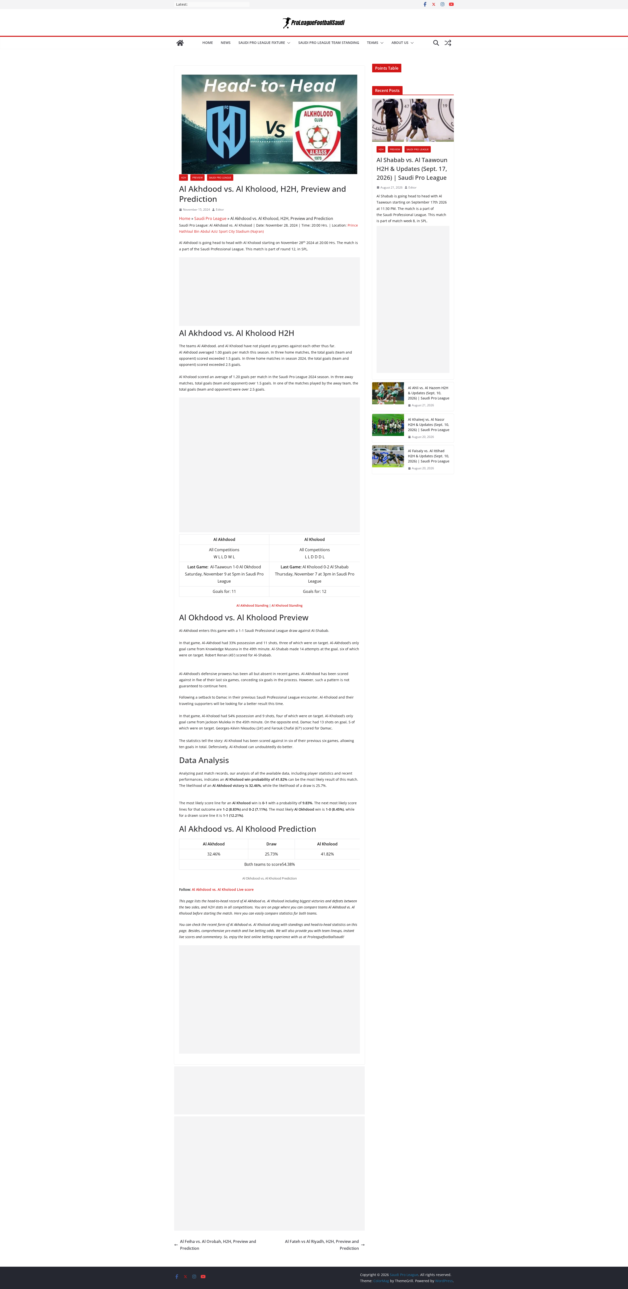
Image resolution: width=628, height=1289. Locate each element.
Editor (220, 209)
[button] (287, 43)
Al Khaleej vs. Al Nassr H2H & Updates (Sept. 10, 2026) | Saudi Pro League (428, 424)
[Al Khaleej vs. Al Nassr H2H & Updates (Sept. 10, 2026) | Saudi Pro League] (388, 428)
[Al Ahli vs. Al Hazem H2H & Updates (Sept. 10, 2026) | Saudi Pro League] (388, 396)
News (226, 42)
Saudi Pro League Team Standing (328, 42)
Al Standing (287, 605)
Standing (252, 605)
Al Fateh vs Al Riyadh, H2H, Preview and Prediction (322, 1245)
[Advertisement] (269, 291)
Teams (372, 42)
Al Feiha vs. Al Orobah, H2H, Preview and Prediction (218, 1245)
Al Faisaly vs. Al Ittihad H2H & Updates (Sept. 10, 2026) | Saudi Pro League (428, 455)
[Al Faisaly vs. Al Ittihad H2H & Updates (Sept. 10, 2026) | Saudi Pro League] (388, 459)
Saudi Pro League (220, 177)
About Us (400, 42)
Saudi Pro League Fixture (261, 42)
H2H (183, 177)
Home (207, 42)
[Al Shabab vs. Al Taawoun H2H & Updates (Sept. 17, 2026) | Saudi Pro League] (413, 120)
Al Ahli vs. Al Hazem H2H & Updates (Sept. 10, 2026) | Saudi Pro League (428, 392)
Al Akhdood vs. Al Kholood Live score (223, 889)
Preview (197, 177)
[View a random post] (448, 43)
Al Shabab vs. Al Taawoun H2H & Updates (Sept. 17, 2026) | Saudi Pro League (412, 168)
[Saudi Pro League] (180, 43)
